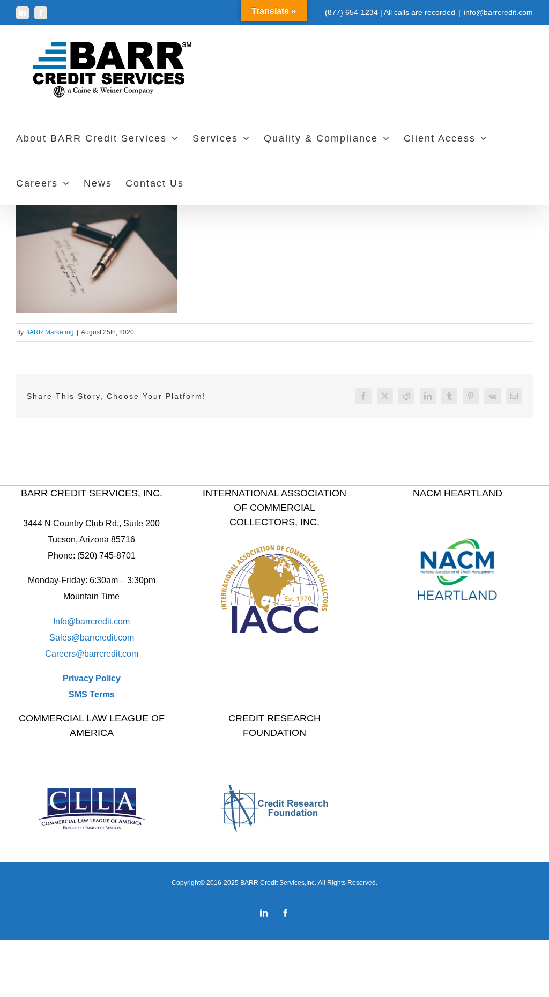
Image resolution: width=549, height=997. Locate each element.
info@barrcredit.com (498, 12)
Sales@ (64, 637)
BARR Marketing (49, 332)
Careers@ (64, 653)
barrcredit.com (107, 637)
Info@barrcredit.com (91, 621)
